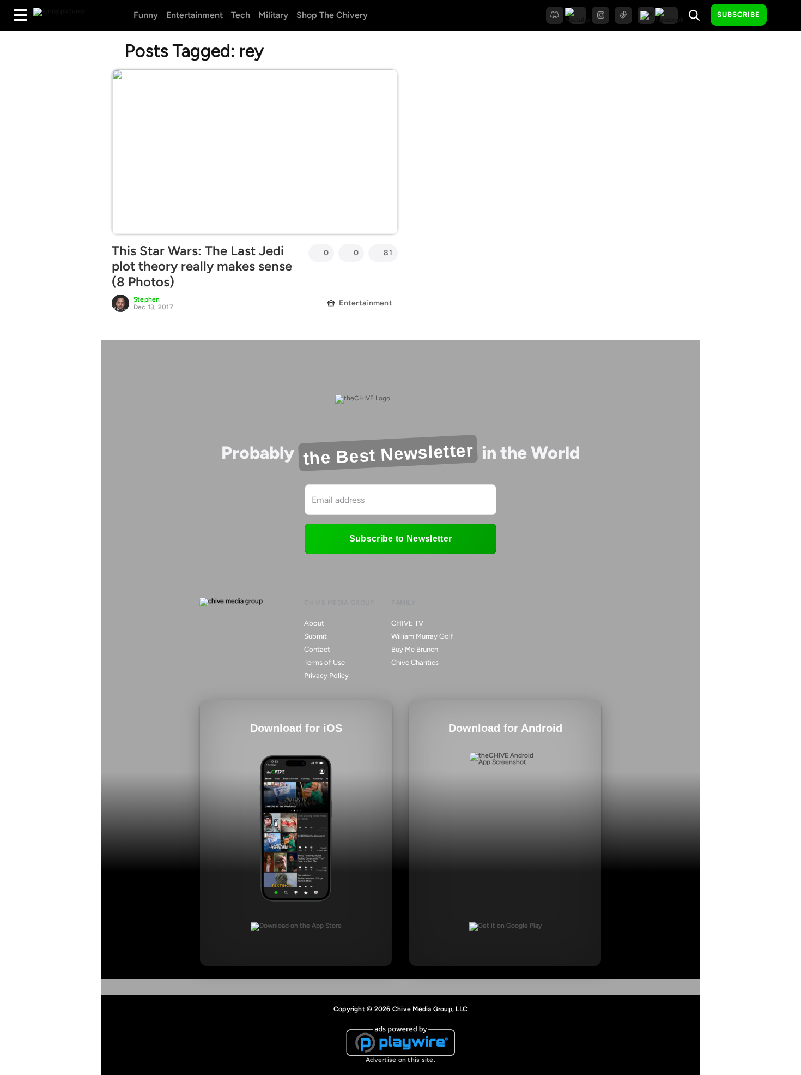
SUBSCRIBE (738, 14)
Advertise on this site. (400, 1060)
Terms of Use (324, 662)
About (314, 623)
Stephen (147, 299)
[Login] (784, 15)
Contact (317, 649)
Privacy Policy (326, 675)
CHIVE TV (407, 623)
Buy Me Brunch (414, 649)
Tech (240, 15)
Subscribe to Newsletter (400, 538)
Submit (315, 636)
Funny (146, 15)
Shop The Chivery (332, 15)
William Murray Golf (422, 636)
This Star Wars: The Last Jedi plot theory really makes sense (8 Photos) (202, 266)
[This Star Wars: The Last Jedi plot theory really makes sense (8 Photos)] (255, 151)
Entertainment (194, 15)
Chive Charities (415, 662)
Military (273, 15)
